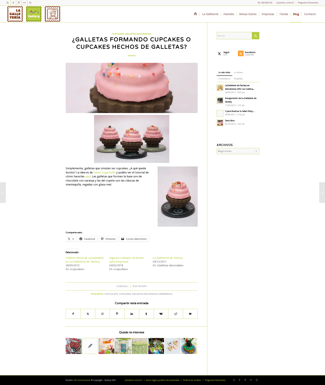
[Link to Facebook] (13, 3)
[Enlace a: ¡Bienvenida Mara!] (173, 346)
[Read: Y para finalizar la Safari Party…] (220, 113)
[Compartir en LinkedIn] (132, 314)
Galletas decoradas (138, 34)
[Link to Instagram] (30, 3)
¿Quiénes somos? (285, 3)
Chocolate (111, 294)
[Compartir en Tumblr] (146, 314)
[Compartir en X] (88, 314)
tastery (142, 286)
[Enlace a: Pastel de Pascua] (189, 346)
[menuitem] (285, 3)
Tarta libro (230, 120)
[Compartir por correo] (190, 314)
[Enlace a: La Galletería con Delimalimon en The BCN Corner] (123, 346)
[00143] (132, 88)
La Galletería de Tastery (168, 258)
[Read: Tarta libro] (220, 122)
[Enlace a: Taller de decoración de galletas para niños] (156, 346)
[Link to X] (7, 3)
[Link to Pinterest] (19, 3)
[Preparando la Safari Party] (322, 192)
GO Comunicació (82, 380)
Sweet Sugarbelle (104, 172)
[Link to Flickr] (24, 3)
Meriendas (165, 294)
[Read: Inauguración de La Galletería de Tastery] (220, 100)
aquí (87, 176)
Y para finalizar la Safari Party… (240, 111)
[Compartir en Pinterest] (117, 314)
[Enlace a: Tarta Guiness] (90, 346)
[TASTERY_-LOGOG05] (34, 14)
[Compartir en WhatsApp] (102, 314)
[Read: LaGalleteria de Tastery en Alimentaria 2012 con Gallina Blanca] (220, 87)
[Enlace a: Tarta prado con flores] (140, 346)
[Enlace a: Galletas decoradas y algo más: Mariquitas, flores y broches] (74, 346)
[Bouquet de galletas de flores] (3, 192)
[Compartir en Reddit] (175, 314)
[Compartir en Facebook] (73, 314)
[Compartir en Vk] (161, 314)
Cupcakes (118, 34)
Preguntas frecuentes (308, 3)
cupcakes (125, 294)
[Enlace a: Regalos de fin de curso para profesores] (107, 346)
